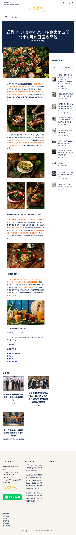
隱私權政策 (6, 525)
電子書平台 (61, 163)
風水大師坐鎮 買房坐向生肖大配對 (65, 131)
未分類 (13, 404)
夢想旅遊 (11, 439)
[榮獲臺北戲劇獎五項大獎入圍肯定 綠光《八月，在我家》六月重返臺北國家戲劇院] (38, 378)
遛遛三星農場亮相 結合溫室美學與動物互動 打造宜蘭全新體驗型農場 (65, 107)
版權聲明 (6, 521)
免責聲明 (6, 523)
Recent (67, 67)
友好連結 (6, 516)
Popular (57, 67)
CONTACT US (8, 461)
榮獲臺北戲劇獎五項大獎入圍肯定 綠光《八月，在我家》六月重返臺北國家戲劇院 (38, 397)
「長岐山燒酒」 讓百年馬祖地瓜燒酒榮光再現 (65, 185)
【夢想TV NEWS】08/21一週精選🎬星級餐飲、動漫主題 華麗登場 (34, 468)
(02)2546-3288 (9, 474)
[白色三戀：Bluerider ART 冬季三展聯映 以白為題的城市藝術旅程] (54, 118)
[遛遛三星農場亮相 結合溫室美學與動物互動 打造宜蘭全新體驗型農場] (54, 105)
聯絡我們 (6, 514)
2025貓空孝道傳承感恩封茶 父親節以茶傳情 (65, 95)
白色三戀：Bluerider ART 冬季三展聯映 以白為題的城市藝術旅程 (65, 119)
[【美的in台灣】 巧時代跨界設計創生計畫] (54, 141)
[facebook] (63, 3)
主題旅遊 (5, 439)
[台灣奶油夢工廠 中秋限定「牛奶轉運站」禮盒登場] (54, 172)
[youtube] (72, 3)
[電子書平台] (54, 162)
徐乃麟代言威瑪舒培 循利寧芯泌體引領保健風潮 (13, 397)
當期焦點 (21, 439)
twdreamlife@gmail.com (11, 472)
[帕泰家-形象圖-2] (26, 48)
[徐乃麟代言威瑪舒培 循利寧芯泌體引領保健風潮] (13, 378)
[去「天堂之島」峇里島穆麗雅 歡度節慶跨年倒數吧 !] (13, 413)
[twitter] (66, 3)
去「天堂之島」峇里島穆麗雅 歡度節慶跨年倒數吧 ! (13, 432)
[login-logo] (38, 7)
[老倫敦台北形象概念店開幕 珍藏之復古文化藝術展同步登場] (54, 151)
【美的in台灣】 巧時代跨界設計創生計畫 (65, 142)
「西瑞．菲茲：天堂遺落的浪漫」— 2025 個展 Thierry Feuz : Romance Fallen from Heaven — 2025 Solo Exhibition (65, 80)
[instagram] (69, 3)
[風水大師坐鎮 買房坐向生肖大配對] (54, 129)
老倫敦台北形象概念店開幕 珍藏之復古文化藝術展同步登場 (65, 152)
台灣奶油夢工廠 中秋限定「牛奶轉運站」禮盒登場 (65, 174)
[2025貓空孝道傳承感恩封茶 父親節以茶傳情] (54, 93)
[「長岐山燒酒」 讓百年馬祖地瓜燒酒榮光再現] (54, 184)
